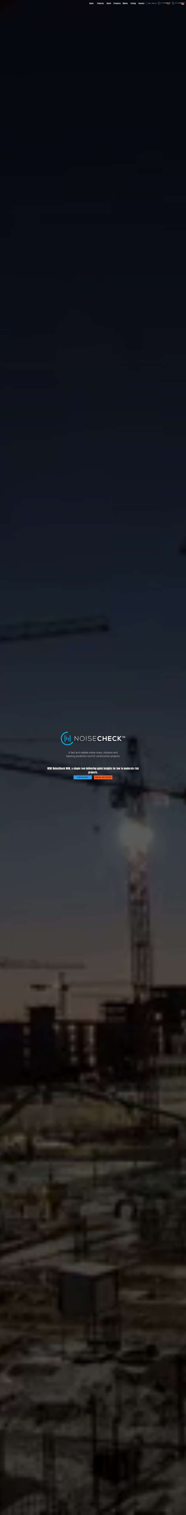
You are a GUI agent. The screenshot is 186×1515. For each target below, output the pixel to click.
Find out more (82, 777)
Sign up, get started (103, 777)
